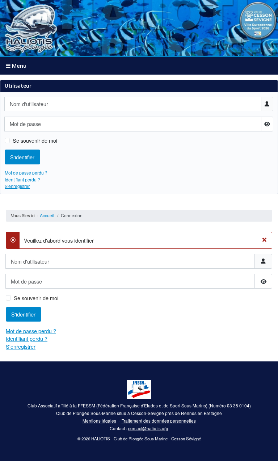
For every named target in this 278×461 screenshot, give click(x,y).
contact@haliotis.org (148, 428)
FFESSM (86, 405)
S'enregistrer (17, 186)
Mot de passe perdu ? (26, 172)
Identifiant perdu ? (22, 179)
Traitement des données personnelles (159, 421)
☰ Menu (16, 65)
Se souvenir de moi (35, 140)
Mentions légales (99, 421)
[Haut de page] (266, 449)
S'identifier (22, 157)
